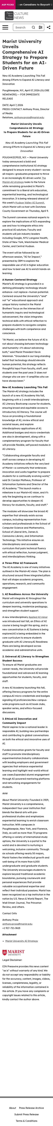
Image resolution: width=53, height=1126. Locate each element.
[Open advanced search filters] (40, 27)
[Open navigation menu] (5, 27)
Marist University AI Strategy (21, 941)
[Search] (33, 27)
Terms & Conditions (26, 1120)
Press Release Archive (31, 1107)
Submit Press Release (26, 1114)
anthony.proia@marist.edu (29, 117)
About (12, 1107)
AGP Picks (8, 4)
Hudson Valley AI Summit (29, 202)
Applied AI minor (38, 617)
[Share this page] (49, 27)
